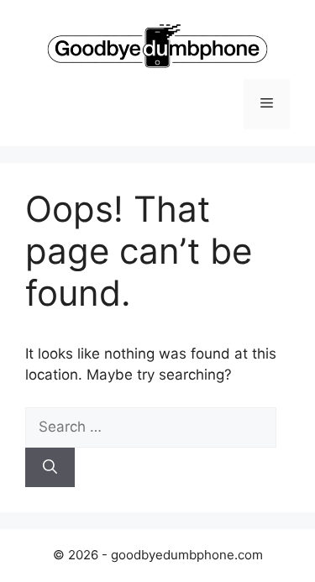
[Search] (50, 468)
